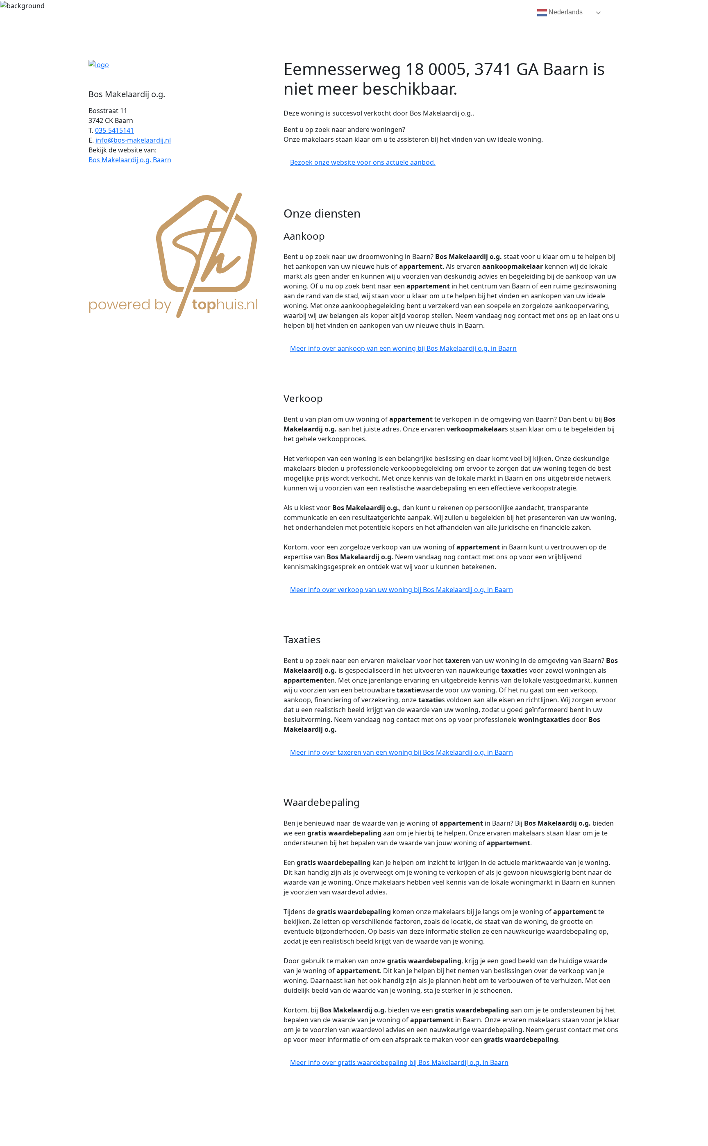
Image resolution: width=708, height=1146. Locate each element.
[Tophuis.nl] (173, 253)
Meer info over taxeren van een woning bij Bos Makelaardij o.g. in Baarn (401, 752)
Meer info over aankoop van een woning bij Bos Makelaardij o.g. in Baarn (403, 348)
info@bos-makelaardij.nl (133, 140)
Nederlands (565, 12)
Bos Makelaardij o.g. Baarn (129, 159)
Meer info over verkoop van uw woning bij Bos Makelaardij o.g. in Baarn (401, 589)
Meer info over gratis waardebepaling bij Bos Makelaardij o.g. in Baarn (399, 1062)
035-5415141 (114, 130)
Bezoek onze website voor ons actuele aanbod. (363, 162)
